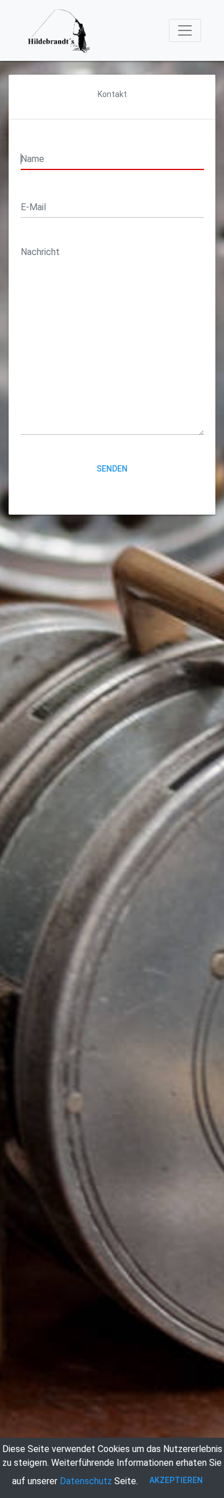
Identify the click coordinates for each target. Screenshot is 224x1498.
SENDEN (112, 468)
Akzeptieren (176, 1480)
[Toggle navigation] (185, 30)
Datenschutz (86, 1481)
